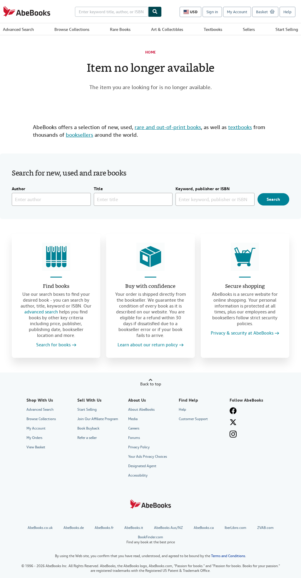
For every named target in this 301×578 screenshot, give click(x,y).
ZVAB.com (265, 527)
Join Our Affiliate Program (97, 419)
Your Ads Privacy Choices (147, 456)
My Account (237, 11)
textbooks (240, 127)
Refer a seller (87, 437)
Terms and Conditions (228, 556)
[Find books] (56, 257)
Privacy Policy (139, 447)
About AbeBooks (141, 409)
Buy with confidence (150, 286)
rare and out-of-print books (168, 127)
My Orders (34, 437)
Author (18, 189)
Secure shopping (245, 286)
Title (98, 189)
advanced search (41, 312)
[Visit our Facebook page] (233, 411)
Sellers (249, 29)
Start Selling (286, 29)
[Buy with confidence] (150, 257)
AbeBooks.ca (204, 527)
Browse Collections (71, 29)
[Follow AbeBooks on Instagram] (233, 434)
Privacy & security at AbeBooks (242, 333)
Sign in (212, 11)
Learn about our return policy (148, 345)
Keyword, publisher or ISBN (202, 189)
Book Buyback (88, 428)
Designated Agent (142, 466)
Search (273, 199)
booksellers (79, 134)
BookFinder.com (150, 539)
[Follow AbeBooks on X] (233, 422)
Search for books (53, 345)
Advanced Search (18, 29)
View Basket (35, 447)
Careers (133, 428)
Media (133, 419)
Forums (134, 437)
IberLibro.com (235, 527)
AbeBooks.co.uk (40, 527)
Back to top (150, 384)
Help (287, 11)
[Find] (154, 12)
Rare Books (120, 29)
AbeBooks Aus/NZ (168, 527)
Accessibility (138, 475)
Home (150, 52)
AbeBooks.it (133, 527)
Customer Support (193, 419)
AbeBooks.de (73, 527)
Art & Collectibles (167, 29)
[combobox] (111, 12)
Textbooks (213, 29)
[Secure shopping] (245, 257)
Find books (56, 286)
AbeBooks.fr (104, 527)
